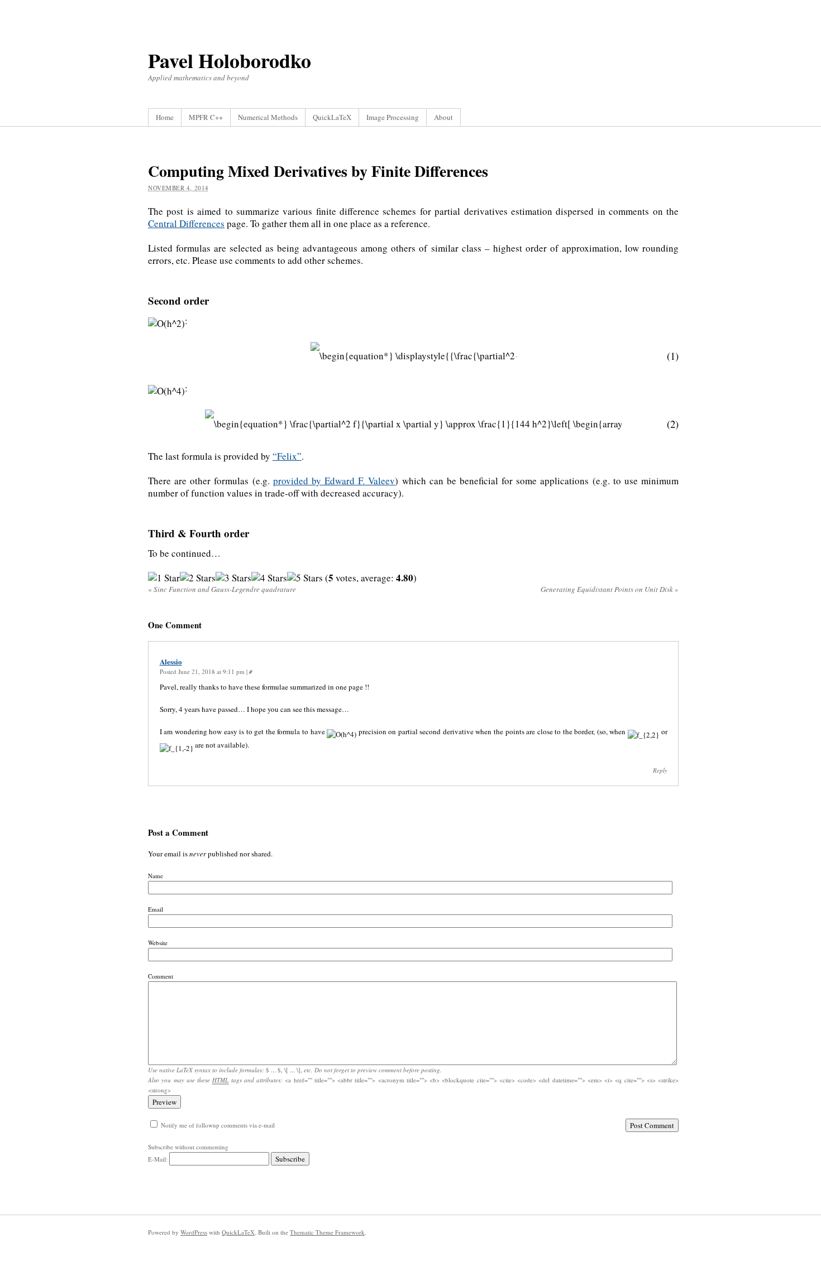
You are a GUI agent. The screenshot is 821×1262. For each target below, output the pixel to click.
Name (155, 875)
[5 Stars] (305, 578)
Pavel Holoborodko (229, 60)
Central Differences (186, 223)
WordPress (193, 1232)
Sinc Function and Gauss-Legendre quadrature (222, 589)
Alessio (171, 661)
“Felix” (287, 456)
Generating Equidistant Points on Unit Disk (610, 589)
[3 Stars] (233, 578)
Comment (160, 976)
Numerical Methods (268, 117)
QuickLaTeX (332, 117)
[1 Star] (164, 578)
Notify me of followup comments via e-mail (218, 1125)
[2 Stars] (198, 578)
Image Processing (392, 117)
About (443, 117)
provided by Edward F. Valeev (334, 480)
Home (165, 117)
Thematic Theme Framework (327, 1232)
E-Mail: (158, 1159)
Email (155, 909)
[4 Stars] (269, 578)
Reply (660, 770)
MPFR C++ (206, 117)
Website (158, 942)
